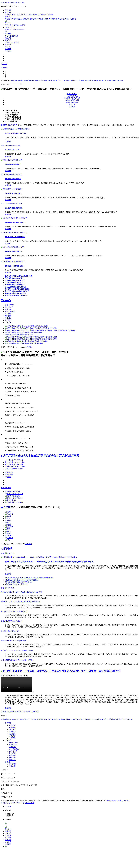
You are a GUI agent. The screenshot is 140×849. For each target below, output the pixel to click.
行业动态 (8, 42)
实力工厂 (8, 23)
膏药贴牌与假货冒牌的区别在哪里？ (14, 611)
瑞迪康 (129, 719)
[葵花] (7, 518)
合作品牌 (43, 14)
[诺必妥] (8, 531)
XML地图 (125, 800)
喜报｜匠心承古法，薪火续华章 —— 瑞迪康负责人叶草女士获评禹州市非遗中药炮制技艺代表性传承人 (49, 562)
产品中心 (8, 17)
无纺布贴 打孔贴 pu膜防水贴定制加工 (16, 133)
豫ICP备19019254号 (114, 800)
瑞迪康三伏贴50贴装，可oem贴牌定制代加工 (22, 580)
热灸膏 (95, 80)
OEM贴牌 (35, 80)
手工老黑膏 (53, 719)
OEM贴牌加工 (14, 719)
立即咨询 (28, 347)
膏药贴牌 (67, 80)
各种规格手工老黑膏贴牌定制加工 (15, 222)
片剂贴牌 (52, 19)
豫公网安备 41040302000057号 (13, 803)
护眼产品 (90, 80)
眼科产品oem (43, 719)
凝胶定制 (26, 19)
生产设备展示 (6, 488)
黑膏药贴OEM (72, 94)
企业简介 (8, 14)
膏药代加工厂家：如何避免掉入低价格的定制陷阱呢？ (20, 602)
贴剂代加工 (18, 19)
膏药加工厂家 (75, 80)
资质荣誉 (15, 14)
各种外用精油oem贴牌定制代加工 (15, 237)
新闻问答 (8, 842)
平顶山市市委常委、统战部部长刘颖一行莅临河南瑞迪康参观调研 (29, 578)
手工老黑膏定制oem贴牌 (12, 150)
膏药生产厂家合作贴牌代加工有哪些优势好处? (17, 650)
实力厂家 (8, 829)
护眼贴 (29, 80)
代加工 (41, 80)
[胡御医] (8, 516)
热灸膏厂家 (102, 80)
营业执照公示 (29, 803)
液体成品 (59, 19)
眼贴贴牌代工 (25, 719)
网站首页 (8, 10)
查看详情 (8, 574)
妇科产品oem (75, 719)
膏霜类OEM (9, 19)
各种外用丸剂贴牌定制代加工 (13, 251)
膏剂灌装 (14, 464)
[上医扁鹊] (9, 527)
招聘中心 (8, 47)
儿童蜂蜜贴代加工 (63, 719)
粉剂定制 (66, 19)
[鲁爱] (7, 529)
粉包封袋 (14, 460)
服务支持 (36, 14)
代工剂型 (8, 25)
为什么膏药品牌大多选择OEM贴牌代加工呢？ (17, 660)
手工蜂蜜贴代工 (72, 96)
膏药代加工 (60, 80)
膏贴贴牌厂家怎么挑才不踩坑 (16, 584)
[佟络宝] (8, 520)
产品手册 (50, 14)
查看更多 (8, 142)
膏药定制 (111, 719)
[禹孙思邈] (9, 538)
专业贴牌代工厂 (9, 125)
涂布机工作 (15, 466)
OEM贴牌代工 (27, 712)
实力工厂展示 (40, 455)
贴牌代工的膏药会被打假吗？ (11, 621)
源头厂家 (83, 80)
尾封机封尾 (15, 462)
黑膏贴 (16, 80)
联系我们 (8, 44)
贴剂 (12, 80)
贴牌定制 (8, 34)
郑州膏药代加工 (121, 719)
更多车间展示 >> (14, 469)
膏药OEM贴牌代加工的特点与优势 (13, 641)
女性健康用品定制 (72, 100)
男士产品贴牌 (85, 719)
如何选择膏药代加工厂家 (10, 631)
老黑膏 (53, 80)
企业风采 (22, 14)
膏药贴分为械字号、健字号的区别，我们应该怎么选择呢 (21, 592)
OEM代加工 (9, 27)
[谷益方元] (9, 514)
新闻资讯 (8, 40)
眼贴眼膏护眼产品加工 (72, 98)
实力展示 (8, 838)
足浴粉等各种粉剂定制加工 (13, 164)
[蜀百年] (8, 533)
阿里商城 (8, 51)
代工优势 (8, 38)
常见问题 (15, 42)
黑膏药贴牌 (34, 719)
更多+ (3, 553)
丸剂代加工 (44, 19)
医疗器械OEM (35, 19)
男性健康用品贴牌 (72, 102)
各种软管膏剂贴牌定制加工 (13, 179)
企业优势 (8, 835)
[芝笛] (7, 540)
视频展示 (22, 25)
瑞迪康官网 (5, 719)
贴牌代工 (8, 29)
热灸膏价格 (111, 80)
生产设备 (29, 14)
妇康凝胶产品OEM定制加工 (13, 193)
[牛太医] (8, 525)
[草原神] (8, 512)
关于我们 (8, 12)
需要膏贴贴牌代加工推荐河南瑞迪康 (19, 582)
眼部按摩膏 (23, 80)
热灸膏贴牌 (119, 80)
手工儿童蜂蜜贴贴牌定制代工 (13, 208)
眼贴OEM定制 (96, 719)
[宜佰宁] (8, 536)
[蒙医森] (8, 523)
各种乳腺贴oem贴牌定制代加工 (14, 266)
